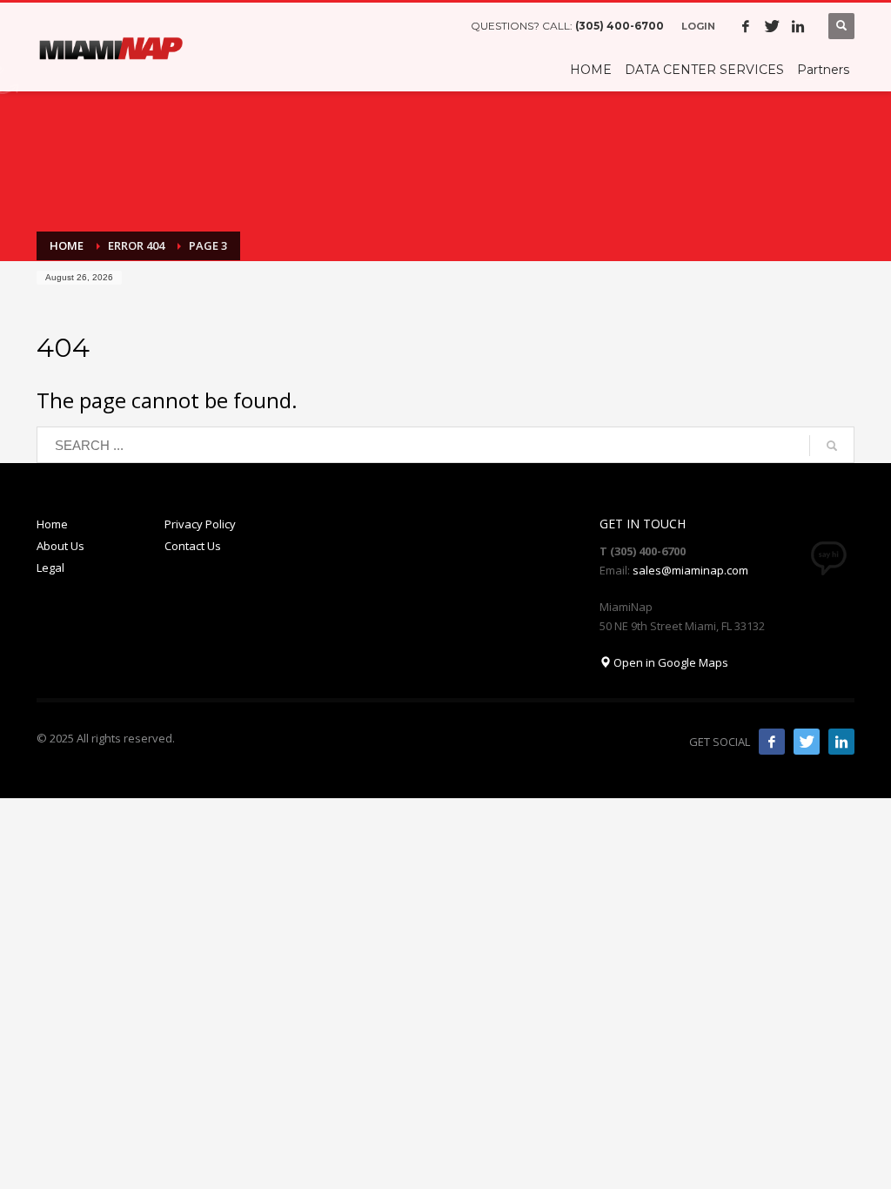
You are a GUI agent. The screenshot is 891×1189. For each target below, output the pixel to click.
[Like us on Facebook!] (772, 742)
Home (52, 524)
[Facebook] (746, 26)
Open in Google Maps (669, 662)
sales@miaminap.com (690, 570)
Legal (50, 567)
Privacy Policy (200, 524)
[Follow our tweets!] (807, 742)
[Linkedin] (798, 26)
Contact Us (192, 546)
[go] (831, 445)
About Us (60, 546)
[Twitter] (772, 26)
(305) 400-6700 (619, 25)
